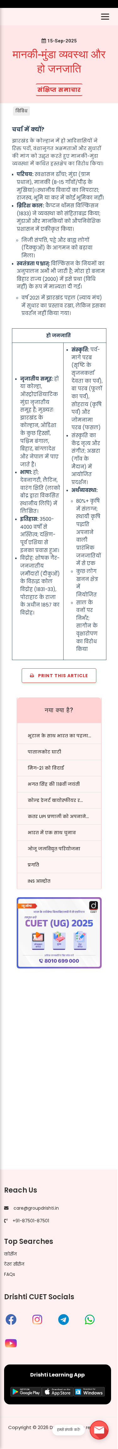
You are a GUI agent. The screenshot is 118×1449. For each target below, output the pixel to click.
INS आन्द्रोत (39, 881)
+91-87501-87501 (31, 1221)
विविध (21, 111)
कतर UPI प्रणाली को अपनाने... (58, 816)
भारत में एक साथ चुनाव (52, 832)
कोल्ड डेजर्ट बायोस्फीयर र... (55, 800)
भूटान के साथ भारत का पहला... (59, 736)
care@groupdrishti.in (36, 1208)
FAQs (9, 1274)
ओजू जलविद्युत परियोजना (54, 849)
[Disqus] (59, 1076)
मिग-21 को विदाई (46, 768)
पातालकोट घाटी (44, 752)
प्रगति (33, 865)
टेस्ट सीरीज (14, 1264)
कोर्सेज (10, 1254)
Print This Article (61, 675)
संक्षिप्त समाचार (59, 90)
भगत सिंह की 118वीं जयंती (54, 784)
